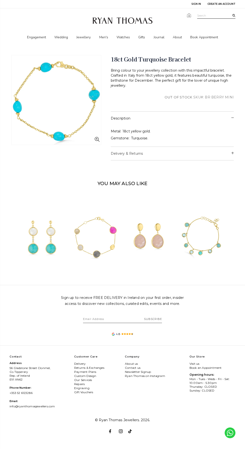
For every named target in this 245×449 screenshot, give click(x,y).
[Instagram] (123, 429)
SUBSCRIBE (153, 319)
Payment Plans (85, 372)
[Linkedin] (132, 429)
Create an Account (221, 4)
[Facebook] (113, 429)
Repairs (79, 384)
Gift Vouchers (83, 392)
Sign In (196, 4)
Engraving (81, 388)
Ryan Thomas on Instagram (145, 376)
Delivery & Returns (127, 153)
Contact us (132, 367)
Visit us (194, 363)
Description (120, 118)
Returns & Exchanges (89, 367)
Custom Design (85, 376)
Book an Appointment (205, 367)
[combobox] (216, 16)
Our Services (83, 380)
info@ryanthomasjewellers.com (32, 406)
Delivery (80, 363)
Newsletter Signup (138, 372)
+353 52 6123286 (21, 393)
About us (131, 363)
